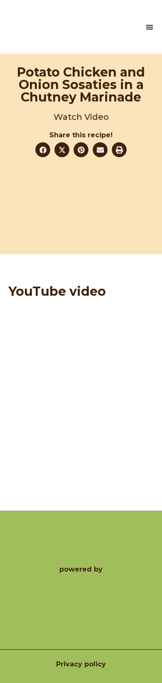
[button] (149, 26)
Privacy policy (81, 664)
